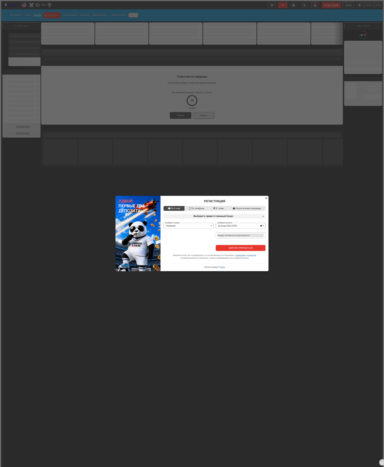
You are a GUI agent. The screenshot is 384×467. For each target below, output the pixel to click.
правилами (240, 268)
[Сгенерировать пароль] (256, 251)
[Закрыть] (266, 185)
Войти (222, 280)
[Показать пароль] (262, 251)
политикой (251, 268)
